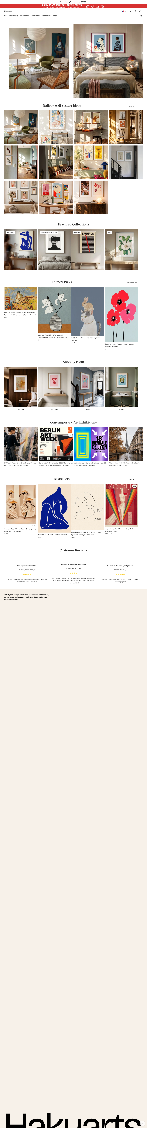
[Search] (141, 16)
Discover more (132, 283)
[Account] (135, 11)
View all (131, 106)
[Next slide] (35, 127)
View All (131, 479)
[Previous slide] (7, 127)
